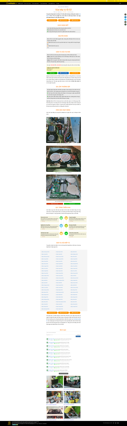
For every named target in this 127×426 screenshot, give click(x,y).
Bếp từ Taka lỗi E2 (45, 304)
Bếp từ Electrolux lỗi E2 (45, 256)
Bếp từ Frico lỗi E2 (45, 268)
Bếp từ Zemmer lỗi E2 (74, 287)
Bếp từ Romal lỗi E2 (74, 304)
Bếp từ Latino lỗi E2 (59, 287)
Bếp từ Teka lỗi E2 (59, 254)
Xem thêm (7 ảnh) (55, 203)
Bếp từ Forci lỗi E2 (74, 270)
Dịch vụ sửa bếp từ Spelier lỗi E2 (51, 389)
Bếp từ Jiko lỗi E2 (44, 282)
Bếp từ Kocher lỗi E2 (74, 282)
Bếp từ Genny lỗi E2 (59, 275)
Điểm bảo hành (111, 0)
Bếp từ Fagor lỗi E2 (59, 268)
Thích (47, 343)
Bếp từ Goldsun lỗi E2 (45, 275)
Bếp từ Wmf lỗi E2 (74, 299)
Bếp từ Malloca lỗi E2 (74, 254)
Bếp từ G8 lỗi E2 (73, 275)
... (41, 221)
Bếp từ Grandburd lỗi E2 (60, 280)
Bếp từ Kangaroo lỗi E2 (45, 285)
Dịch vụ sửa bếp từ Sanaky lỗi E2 (69, 404)
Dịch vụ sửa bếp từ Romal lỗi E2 (69, 419)
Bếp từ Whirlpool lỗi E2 (45, 299)
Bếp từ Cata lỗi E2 (45, 254)
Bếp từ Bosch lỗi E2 (59, 251)
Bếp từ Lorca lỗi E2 (45, 287)
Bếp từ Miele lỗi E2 (59, 294)
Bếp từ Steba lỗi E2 (45, 306)
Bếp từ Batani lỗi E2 (59, 289)
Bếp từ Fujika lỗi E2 (45, 270)
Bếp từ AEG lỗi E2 (74, 251)
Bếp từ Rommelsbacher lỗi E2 (61, 301)
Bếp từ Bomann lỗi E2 (74, 292)
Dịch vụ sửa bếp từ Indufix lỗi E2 (51, 404)
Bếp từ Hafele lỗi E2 (74, 280)
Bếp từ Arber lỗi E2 (74, 261)
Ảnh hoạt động (64, 72)
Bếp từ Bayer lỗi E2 (74, 289)
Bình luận (78, 336)
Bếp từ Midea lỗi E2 (74, 294)
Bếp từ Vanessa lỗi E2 (45, 289)
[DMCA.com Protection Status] (15, 425)
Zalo (125, 19)
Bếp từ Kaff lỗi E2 (59, 282)
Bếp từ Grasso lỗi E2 (59, 273)
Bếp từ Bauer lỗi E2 (45, 292)
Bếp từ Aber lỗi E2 (74, 301)
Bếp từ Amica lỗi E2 (45, 263)
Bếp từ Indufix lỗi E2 (74, 306)
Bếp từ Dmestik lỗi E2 (74, 263)
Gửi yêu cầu (75, 20)
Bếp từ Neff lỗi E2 (44, 280)
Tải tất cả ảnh (72, 203)
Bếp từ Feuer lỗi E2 (45, 273)
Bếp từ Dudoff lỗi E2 (59, 263)
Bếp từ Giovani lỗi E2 (74, 273)
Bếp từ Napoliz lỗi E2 (45, 294)
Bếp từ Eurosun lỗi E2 (59, 256)
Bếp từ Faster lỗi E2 (74, 268)
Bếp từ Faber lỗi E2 (59, 270)
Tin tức (116, 0)
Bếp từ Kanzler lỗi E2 (59, 285)
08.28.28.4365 (64, 20)
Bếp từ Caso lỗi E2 (59, 261)
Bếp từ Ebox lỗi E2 (45, 301)
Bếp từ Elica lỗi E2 (74, 256)
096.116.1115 (52, 20)
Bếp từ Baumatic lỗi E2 (60, 292)
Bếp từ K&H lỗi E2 (74, 285)
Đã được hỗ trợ (57, 343)
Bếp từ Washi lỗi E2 (59, 299)
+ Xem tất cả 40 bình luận (63, 373)
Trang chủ (21, 3)
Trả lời (51, 343)
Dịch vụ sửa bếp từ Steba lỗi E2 (51, 419)
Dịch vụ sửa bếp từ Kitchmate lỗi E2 (69, 389)
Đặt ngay (53, 72)
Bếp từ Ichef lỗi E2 (59, 304)
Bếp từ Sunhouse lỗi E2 (45, 251)
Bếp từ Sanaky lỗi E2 (59, 306)
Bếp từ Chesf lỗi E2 (45, 261)
